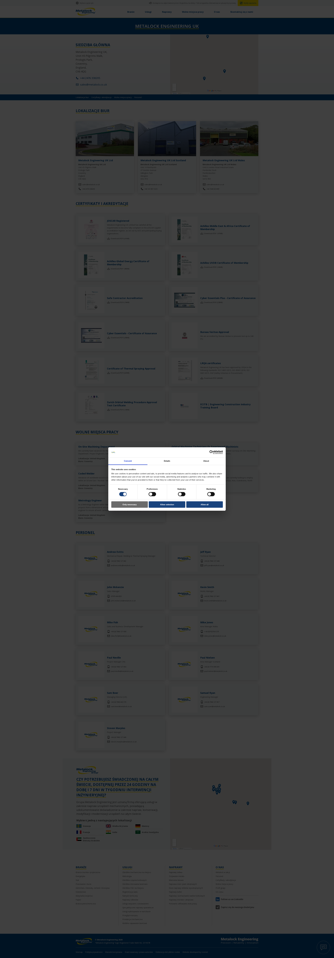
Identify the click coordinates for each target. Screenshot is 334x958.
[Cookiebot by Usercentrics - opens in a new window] (211, 452)
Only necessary (130, 504)
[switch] (152, 494)
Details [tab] (167, 461)
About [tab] (206, 461)
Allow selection (167, 504)
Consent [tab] (128, 461)
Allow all (204, 504)
